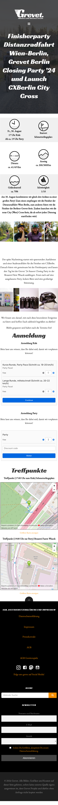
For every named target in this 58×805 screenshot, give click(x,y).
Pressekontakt (29, 636)
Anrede (29, 736)
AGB (29, 647)
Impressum (29, 626)
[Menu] (29, 24)
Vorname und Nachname (29, 713)
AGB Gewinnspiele (29, 657)
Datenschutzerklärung (29, 616)
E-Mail (29, 724)
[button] (6, 231)
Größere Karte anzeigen (29, 532)
